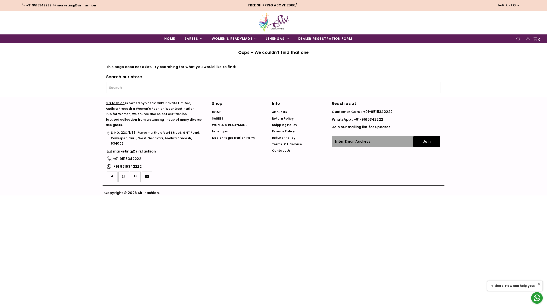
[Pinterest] (135, 177)
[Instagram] (123, 177)
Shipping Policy (284, 125)
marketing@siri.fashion (76, 5)
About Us (279, 112)
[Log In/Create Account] (528, 39)
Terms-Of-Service (287, 144)
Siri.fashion (115, 103)
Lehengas (276, 38)
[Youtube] (147, 177)
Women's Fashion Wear (155, 109)
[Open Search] (518, 39)
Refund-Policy (283, 138)
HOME (169, 38)
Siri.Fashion (148, 192)
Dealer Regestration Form (325, 38)
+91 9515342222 (39, 5)
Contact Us (281, 150)
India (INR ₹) (505, 5)
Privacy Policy (283, 131)
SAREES (191, 38)
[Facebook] (112, 177)
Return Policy (283, 118)
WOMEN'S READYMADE (232, 38)
